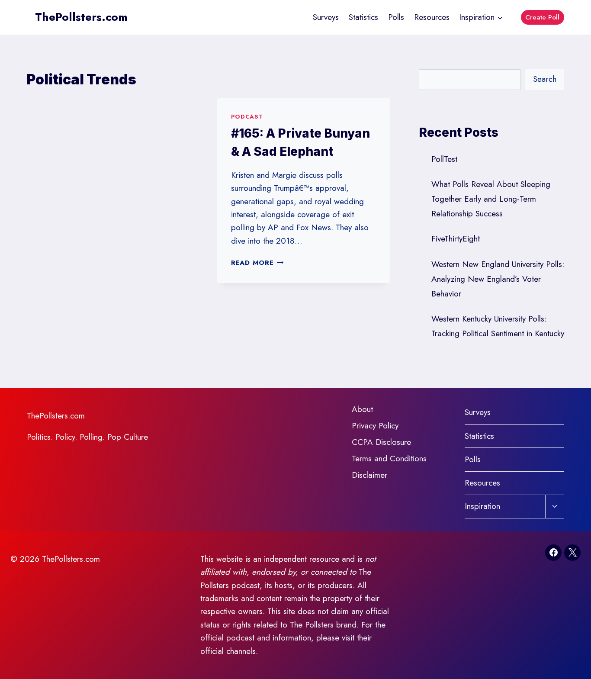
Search (544, 79)
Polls (396, 17)
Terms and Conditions (389, 458)
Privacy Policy (375, 425)
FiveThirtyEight (455, 239)
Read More (257, 262)
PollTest (444, 159)
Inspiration (482, 506)
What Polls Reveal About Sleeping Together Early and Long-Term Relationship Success (490, 198)
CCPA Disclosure (381, 442)
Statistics (363, 17)
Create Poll (542, 17)
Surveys (326, 17)
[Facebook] (553, 552)
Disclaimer (369, 475)
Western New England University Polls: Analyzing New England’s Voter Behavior (497, 278)
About (362, 409)
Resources (432, 17)
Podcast (247, 117)
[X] (572, 552)
